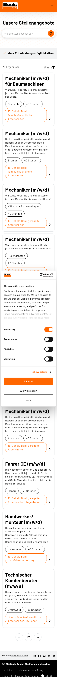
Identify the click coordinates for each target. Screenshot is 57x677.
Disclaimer (8, 669)
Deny (28, 400)
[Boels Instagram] (49, 655)
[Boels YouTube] (44, 655)
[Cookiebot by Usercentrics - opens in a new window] (40, 275)
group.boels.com (19, 655)
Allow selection (28, 390)
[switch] (48, 339)
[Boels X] (54, 655)
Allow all (28, 381)
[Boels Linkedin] (35, 655)
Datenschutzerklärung (30, 669)
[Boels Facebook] (39, 655)
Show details (39, 371)
